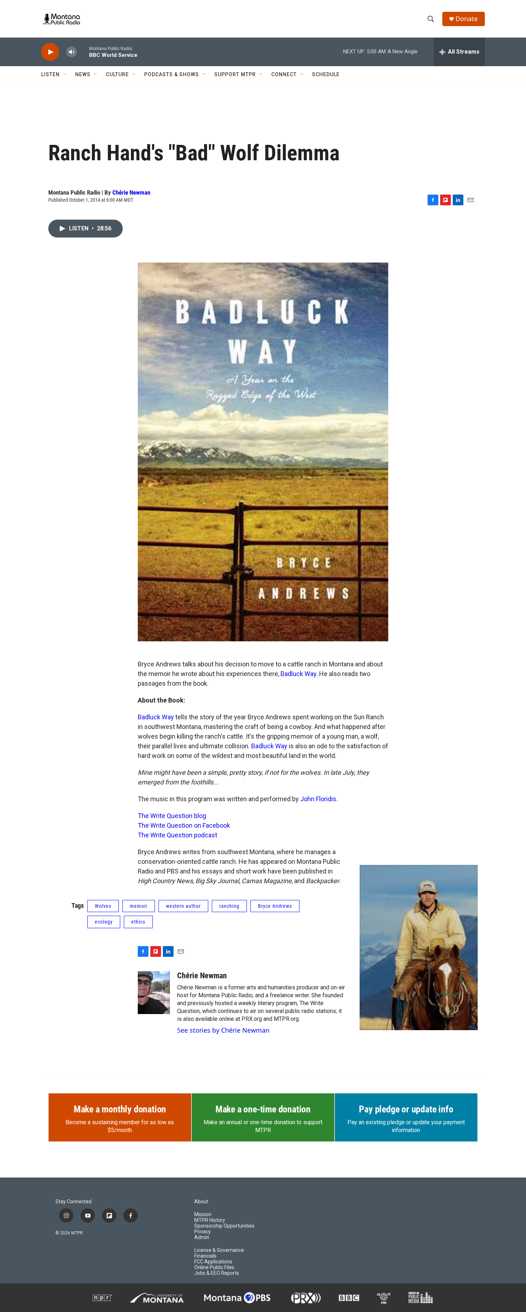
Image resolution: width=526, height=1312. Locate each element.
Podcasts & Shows (171, 74)
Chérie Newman (131, 192)
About (201, 1201)
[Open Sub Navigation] (65, 74)
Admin (201, 1237)
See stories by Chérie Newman (223, 1030)
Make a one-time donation (263, 1109)
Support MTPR (235, 74)
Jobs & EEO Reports (216, 1273)
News (83, 74)
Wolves (103, 906)
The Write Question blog (172, 815)
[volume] (71, 52)
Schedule (326, 74)
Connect (284, 74)
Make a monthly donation (120, 1109)
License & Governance (219, 1250)
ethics (138, 922)
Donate (467, 19)
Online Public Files (214, 1267)
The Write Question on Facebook (184, 825)
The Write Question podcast (177, 835)
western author (183, 906)
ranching (229, 906)
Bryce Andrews (275, 906)
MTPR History (209, 1220)
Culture (117, 74)
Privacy (202, 1231)
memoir (138, 906)
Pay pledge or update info (406, 1109)
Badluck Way (298, 673)
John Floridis (318, 799)
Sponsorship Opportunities (224, 1226)
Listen (50, 74)
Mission (202, 1214)
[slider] (83, 51)
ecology (104, 922)
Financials (205, 1256)
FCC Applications (213, 1261)
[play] (50, 52)
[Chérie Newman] (154, 992)
